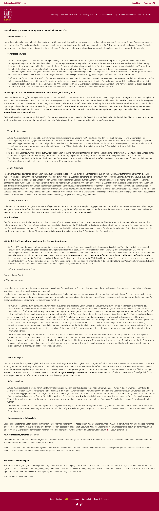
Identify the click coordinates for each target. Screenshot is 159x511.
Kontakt (59, 499)
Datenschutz (87, 499)
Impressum (74, 499)
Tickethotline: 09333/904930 (15, 3)
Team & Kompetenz (101, 499)
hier (108, 430)
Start (52, 499)
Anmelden (136, 3)
